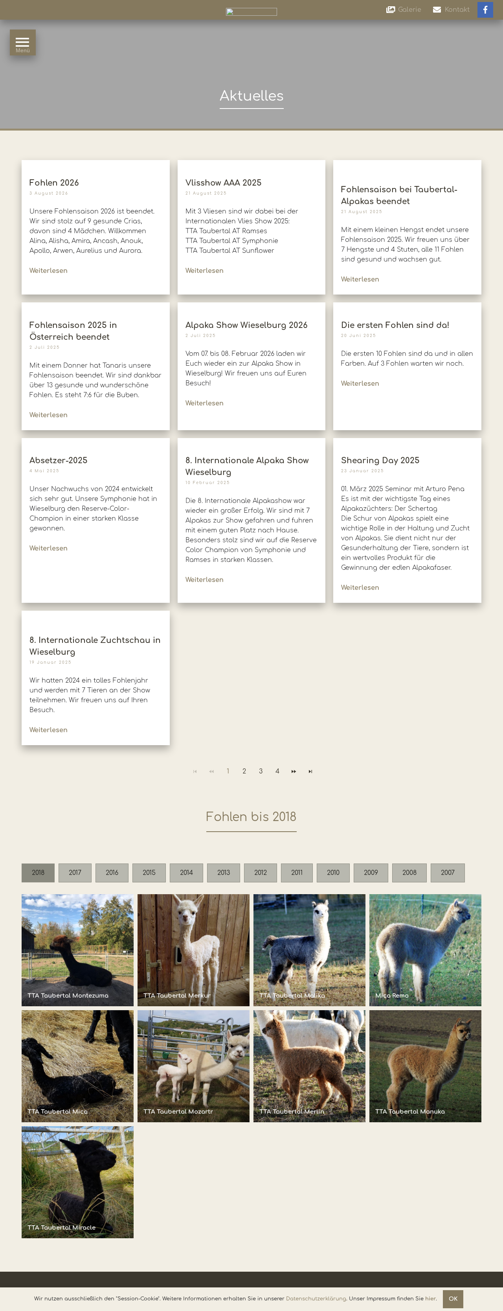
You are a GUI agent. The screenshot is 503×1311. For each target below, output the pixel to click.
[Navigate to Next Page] (294, 771)
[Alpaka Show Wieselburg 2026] (251, 306)
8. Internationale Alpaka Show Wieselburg (247, 466)
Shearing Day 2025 (380, 460)
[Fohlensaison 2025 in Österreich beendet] (95, 306)
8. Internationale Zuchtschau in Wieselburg (95, 646)
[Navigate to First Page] (195, 771)
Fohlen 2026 (54, 183)
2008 (409, 872)
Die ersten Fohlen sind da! (395, 325)
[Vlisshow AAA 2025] (251, 164)
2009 (371, 872)
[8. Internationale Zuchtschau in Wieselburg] (95, 618)
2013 (223, 872)
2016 (112, 872)
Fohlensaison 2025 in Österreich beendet (73, 331)
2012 (260, 872)
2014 (186, 872)
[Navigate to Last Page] (310, 771)
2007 (448, 872)
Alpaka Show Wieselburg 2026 (246, 325)
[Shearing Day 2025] (407, 441)
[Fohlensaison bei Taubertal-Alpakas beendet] (407, 167)
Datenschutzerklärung (316, 1299)
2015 (149, 872)
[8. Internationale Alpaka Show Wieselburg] (251, 441)
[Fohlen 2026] (95, 164)
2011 (297, 872)
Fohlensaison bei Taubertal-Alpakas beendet (399, 195)
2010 (333, 872)
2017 (75, 872)
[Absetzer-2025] (95, 441)
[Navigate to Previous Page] (211, 771)
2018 (38, 872)
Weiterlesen (48, 270)
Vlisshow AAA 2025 (223, 183)
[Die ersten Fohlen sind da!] (407, 306)
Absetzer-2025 (58, 460)
